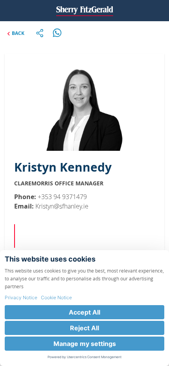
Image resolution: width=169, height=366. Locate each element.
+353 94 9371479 (62, 196)
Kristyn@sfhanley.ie (61, 206)
